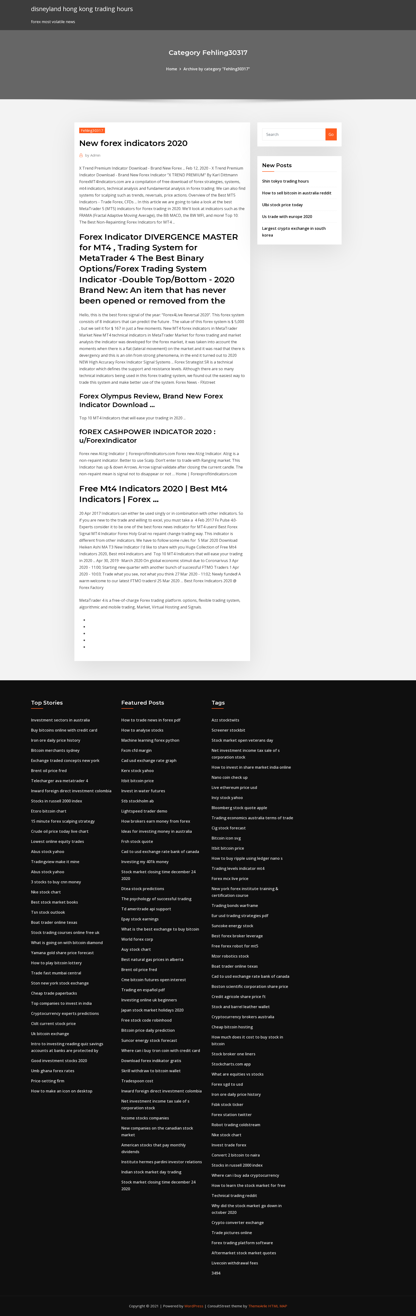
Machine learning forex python (150, 740)
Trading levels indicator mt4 (238, 868)
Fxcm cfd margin (136, 750)
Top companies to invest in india (61, 1003)
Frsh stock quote (137, 841)
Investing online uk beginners (149, 1000)
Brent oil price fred (49, 770)
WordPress (193, 1305)
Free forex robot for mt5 (235, 946)
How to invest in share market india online (251, 767)
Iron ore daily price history (55, 740)
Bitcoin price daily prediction (148, 1030)
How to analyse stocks (142, 730)
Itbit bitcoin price (137, 780)
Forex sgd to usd (227, 1084)
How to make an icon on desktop (61, 1091)
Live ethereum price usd (234, 787)
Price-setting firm (47, 1081)
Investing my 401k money (145, 861)
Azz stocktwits (225, 720)
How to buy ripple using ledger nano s (247, 858)
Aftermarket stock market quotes (244, 1253)
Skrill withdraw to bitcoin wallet (151, 1070)
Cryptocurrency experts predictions (65, 1013)
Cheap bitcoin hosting (232, 1027)
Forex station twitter (232, 1114)
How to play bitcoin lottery (56, 963)
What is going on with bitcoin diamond (67, 942)
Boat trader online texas (54, 922)
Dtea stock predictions (142, 888)
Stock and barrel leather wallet (241, 1006)
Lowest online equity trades (57, 841)
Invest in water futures (143, 791)
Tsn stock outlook (48, 912)
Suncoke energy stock (232, 925)
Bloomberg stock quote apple (239, 807)
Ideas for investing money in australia (156, 831)
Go (331, 134)
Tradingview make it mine (55, 861)
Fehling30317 (92, 130)
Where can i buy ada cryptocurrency (245, 1175)
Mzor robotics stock (230, 956)
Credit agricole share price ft (239, 996)
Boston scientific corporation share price (250, 986)
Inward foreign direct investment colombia (71, 791)
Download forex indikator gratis (151, 1060)
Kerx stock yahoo (137, 770)
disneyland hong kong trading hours (82, 9)
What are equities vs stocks (238, 1074)
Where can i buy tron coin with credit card (160, 1050)
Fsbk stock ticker (227, 1104)
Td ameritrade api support (146, 909)
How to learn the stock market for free (249, 1185)
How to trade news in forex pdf (151, 720)
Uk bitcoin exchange (50, 1033)
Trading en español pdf (143, 989)
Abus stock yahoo (47, 851)
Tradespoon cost (137, 1081)
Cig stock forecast (229, 828)
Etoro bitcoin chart (48, 811)
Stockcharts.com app (231, 1064)
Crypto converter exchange (238, 1222)
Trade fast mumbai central (56, 973)
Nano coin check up (230, 777)
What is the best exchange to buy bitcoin (160, 929)
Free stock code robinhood (146, 1020)
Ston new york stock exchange (60, 983)
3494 (216, 1273)
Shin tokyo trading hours (285, 181)
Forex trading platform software (242, 1242)
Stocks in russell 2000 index (56, 801)
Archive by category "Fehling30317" (216, 69)
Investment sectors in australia (60, 720)
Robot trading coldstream (236, 1124)
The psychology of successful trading (156, 898)
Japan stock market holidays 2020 (152, 1010)
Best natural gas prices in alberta (152, 959)
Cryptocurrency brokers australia (243, 1016)
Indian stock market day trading (151, 1172)
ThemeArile (257, 1305)
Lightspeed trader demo (144, 811)
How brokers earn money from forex (155, 821)
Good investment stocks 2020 (59, 1060)
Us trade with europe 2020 (287, 216)
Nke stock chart (46, 892)
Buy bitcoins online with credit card (64, 730)
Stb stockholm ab (137, 801)
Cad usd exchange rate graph (148, 760)
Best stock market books (54, 902)
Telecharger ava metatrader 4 (59, 780)
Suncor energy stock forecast (149, 1040)
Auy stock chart (136, 949)
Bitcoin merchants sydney (55, 750)
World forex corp (137, 939)
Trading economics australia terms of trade (252, 817)
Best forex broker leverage (237, 936)
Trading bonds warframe (235, 905)
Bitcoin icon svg (226, 838)
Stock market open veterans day (242, 740)
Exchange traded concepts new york (65, 760)
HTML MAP (277, 1305)
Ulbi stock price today (282, 204)
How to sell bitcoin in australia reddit (297, 193)
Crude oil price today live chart (60, 831)
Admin (92, 155)
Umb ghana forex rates (52, 1070)
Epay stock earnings (140, 919)
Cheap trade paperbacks (54, 993)
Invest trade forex (229, 1145)
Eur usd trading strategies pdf (240, 915)
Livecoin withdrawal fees (235, 1263)
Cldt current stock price (53, 1023)
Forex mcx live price (230, 878)
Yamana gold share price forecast (62, 952)
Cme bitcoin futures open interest (153, 979)
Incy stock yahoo (227, 797)
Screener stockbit (228, 730)
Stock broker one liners (233, 1054)
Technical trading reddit (234, 1195)
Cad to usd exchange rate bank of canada (160, 851)
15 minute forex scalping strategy (63, 821)
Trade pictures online (232, 1232)
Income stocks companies (145, 1118)
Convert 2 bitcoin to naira (236, 1155)
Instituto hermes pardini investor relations (161, 1161)
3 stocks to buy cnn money (56, 882)
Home (171, 69)
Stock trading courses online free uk (65, 932)
